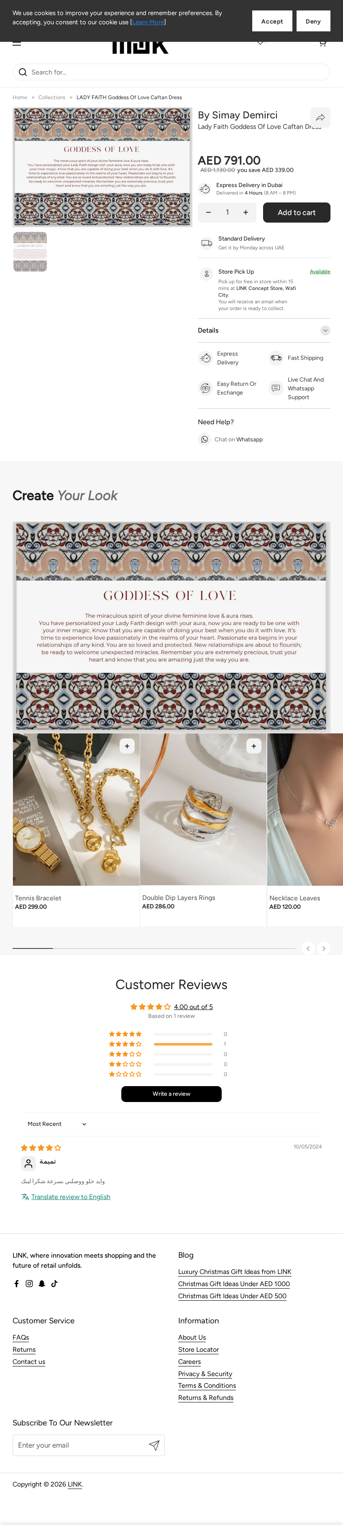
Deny (313, 21)
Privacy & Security (205, 1374)
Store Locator (198, 1349)
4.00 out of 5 (193, 1007)
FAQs (21, 1337)
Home (20, 97)
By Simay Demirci (238, 115)
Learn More (148, 22)
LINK (75, 1484)
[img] (41, 1148)
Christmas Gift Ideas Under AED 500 (232, 1296)
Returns (24, 1349)
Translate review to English (70, 1197)
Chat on (239, 439)
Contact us (29, 1362)
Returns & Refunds (205, 1398)
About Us (192, 1337)
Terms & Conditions (207, 1385)
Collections (51, 97)
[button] (322, 42)
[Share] (320, 118)
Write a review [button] (171, 1093)
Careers (189, 1362)
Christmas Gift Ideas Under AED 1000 (234, 1284)
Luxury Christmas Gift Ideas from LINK (235, 1272)
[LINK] (140, 42)
